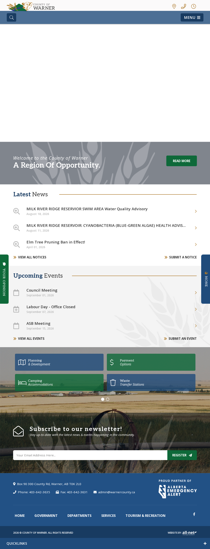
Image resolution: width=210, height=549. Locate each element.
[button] (13, 92)
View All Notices (32, 257)
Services (108, 515)
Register (179, 455)
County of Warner (31, 7)
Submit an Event (183, 338)
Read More (181, 161)
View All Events (31, 338)
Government (46, 515)
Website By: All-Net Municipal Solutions (189, 533)
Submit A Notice (183, 257)
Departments (79, 515)
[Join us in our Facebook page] (194, 514)
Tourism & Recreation (145, 515)
